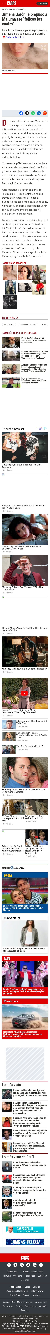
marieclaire (25, 918)
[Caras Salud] (25, 1232)
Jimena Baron (9, 324)
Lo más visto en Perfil (18, 1157)
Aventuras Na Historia (17, 1291)
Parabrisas (30, 1275)
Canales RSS (9, 1302)
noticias (25, 876)
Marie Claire (37, 1271)
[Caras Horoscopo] (25, 1244)
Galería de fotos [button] (15, 37)
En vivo (43, 3)
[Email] (45, 113)
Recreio (26, 1295)
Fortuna (7, 1275)
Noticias (25, 1271)
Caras (27, 1286)
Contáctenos (41, 1302)
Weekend (17, 1275)
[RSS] (35, 1265)
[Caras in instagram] (9, 1265)
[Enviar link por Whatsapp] (33, 113)
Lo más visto (11, 1084)
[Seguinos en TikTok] (28, 1265)
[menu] (4, 3)
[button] (25, 58)
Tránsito (25, 1310)
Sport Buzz (15, 1295)
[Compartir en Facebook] (21, 113)
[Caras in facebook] (15, 1265)
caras (25, 959)
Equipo (19, 1306)
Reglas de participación (36, 1306)
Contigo (36, 1286)
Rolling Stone (37, 1291)
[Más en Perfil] (17, 868)
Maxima (36, 1295)
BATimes (25, 1279)
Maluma (45, 324)
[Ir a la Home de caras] (11, 4)
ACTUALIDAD (7, 9)
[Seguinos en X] (22, 1265)
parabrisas (25, 1002)
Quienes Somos (24, 1302)
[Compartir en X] (27, 113)
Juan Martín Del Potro (27, 324)
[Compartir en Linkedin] (39, 113)
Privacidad (8, 1306)
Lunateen (42, 1275)
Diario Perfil (12, 1271)
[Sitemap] (41, 1265)
